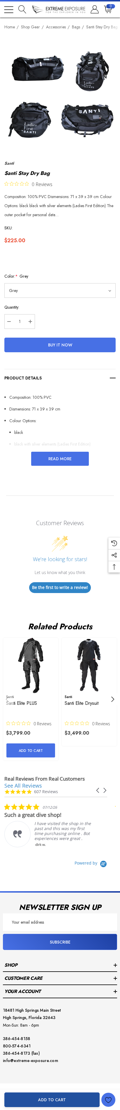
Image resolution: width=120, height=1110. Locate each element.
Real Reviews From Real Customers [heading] (44, 778)
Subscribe (60, 942)
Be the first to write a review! (60, 587)
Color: (16, 276)
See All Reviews (23, 785)
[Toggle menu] (8, 9)
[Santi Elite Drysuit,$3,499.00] (89, 665)
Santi (9, 163)
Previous (7, 699)
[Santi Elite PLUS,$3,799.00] (30, 665)
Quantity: (11, 307)
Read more (60, 459)
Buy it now (60, 345)
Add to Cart (52, 1100)
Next (113, 699)
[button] (98, 790)
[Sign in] (94, 10)
